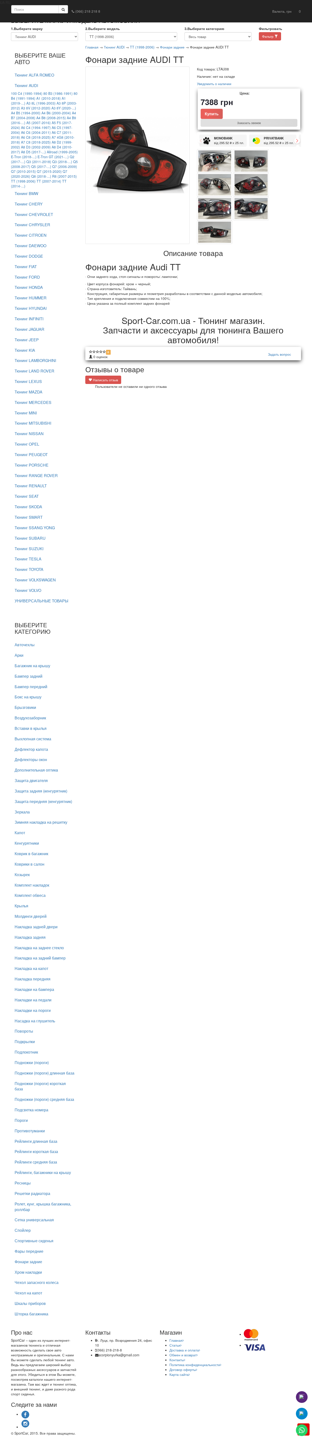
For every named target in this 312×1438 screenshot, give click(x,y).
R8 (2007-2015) (64, 176)
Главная (91, 47)
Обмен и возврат (182, 1354)
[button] (282, 11)
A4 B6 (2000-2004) (56, 112)
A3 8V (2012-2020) (35, 108)
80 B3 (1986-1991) (58, 93)
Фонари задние (172, 47)
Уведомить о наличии (214, 83)
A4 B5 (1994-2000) (25, 112)
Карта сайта (179, 1374)
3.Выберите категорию (204, 28)
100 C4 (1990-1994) (26, 93)
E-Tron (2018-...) (24, 156)
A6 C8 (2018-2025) (36, 137)
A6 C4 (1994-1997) (36, 127)
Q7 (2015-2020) (49, 171)
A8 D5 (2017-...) (33, 151)
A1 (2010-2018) (48, 98)
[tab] (44, 75)
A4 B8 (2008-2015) (51, 117)
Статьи (174, 1345)
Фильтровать (270, 28)
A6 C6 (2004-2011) (36, 132)
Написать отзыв (105, 379)
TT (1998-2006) (23, 181)
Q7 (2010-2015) (23, 171)
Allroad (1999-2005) (62, 151)
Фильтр (268, 36)
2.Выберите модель (102, 28)
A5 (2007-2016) (38, 122)
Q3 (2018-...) (62, 161)
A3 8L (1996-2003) (41, 103)
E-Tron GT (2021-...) (53, 156)
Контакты (176, 1359)
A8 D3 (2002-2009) (36, 147)
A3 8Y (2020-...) (63, 108)
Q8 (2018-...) (41, 176)
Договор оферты (182, 1369)
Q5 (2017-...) (41, 166)
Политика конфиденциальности (194, 1364)
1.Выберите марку (27, 28)
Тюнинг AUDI (114, 47)
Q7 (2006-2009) (64, 166)
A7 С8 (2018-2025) (36, 142)
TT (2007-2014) (49, 181)
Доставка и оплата (184, 1350)
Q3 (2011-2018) (38, 161)
